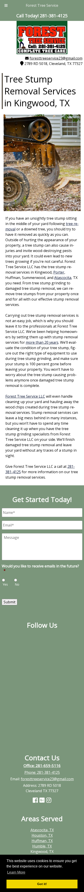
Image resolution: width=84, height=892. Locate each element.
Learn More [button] (16, 872)
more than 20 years (42, 342)
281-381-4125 (48, 772)
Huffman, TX (42, 840)
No (17, 584)
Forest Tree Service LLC (25, 396)
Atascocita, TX (42, 829)
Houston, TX (42, 835)
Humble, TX (42, 846)
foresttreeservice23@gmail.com (56, 58)
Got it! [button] (42, 884)
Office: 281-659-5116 (42, 765)
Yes (5, 584)
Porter (58, 272)
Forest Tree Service (42, 5)
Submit (9, 602)
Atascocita (62, 277)
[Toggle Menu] (6, 5)
